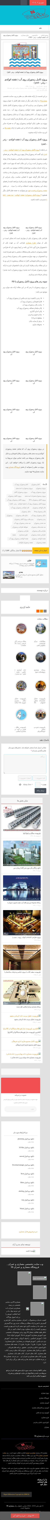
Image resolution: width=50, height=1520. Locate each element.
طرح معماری (41, 88)
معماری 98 (10, 1506)
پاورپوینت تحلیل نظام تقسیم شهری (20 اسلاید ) (20, 702)
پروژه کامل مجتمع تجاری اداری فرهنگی (28, 1045)
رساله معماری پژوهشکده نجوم (39, 671)
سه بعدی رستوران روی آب (22, 523)
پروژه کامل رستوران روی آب (16, 500)
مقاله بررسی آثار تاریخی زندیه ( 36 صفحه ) (20, 643)
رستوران (9, 515)
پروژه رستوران (41, 488)
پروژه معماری (45, 1393)
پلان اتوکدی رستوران (39, 508)
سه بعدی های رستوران (38, 527)
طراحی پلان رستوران (39, 531)
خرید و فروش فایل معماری (28, 1232)
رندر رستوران (41, 519)
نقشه (14, 535)
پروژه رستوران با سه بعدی (24, 488)
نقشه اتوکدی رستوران (39, 539)
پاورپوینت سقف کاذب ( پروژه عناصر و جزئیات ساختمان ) (22, 972)
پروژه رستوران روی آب (38, 492)
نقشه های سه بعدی (42, 90)
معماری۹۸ (43, 101)
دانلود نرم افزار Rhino (27, 1182)
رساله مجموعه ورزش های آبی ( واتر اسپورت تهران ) (24, 903)
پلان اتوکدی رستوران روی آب (20, 508)
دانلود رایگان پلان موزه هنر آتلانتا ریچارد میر (27, 868)
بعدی (21, 572)
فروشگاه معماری (32, 88)
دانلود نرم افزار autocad (26, 1156)
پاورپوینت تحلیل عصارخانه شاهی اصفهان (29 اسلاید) (39, 702)
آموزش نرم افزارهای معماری (40, 1407)
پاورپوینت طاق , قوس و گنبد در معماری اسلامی (20, 729)
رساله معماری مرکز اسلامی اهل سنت (28, 1007)
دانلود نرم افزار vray (27, 1200)
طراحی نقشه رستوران (38, 535)
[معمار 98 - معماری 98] (25, 1446)
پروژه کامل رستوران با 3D (37, 500)
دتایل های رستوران (22, 515)
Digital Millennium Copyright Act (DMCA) (16, 1494)
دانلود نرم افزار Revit (27, 1174)
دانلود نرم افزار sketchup (26, 1191)
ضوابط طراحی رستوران (20, 527)
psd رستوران (35, 484)
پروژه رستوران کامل (20, 492)
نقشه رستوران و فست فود (20, 88)
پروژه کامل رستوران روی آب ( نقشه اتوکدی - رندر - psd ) (28, 504)
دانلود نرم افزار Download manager (23, 1165)
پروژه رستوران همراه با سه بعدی (35, 496)
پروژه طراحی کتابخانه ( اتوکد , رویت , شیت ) (26, 937)
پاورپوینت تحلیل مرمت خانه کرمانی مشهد (27, 1019)
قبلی (29, 560)
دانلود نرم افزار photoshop (26, 1139)
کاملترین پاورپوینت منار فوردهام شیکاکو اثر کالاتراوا (24, 1032)
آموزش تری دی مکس (42, 1412)
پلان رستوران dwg (40, 511)
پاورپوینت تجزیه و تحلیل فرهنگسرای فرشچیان (39, 730)
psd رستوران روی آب (21, 484)
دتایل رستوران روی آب (38, 515)
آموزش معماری (44, 1403)
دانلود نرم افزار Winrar (27, 1208)
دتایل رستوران (26, 511)
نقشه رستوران (41, 542)
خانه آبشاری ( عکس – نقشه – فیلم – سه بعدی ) (20, 672)
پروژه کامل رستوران (14, 496)
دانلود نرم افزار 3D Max (26, 1147)
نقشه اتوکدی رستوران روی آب (18, 539)
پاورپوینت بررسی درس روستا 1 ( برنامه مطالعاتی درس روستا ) (21, 564)
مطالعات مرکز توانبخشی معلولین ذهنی (39, 643)
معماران (46, 1427)
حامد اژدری (40, 86)
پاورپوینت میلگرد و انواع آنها (32, 833)
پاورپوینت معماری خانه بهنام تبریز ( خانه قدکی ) (26, 1057)
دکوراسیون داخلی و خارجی (41, 1422)
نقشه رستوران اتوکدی (26, 542)
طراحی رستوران (23, 531)
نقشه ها (10, 88)
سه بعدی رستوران (40, 523)
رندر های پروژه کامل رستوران (23, 519)
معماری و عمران (30, 1453)
